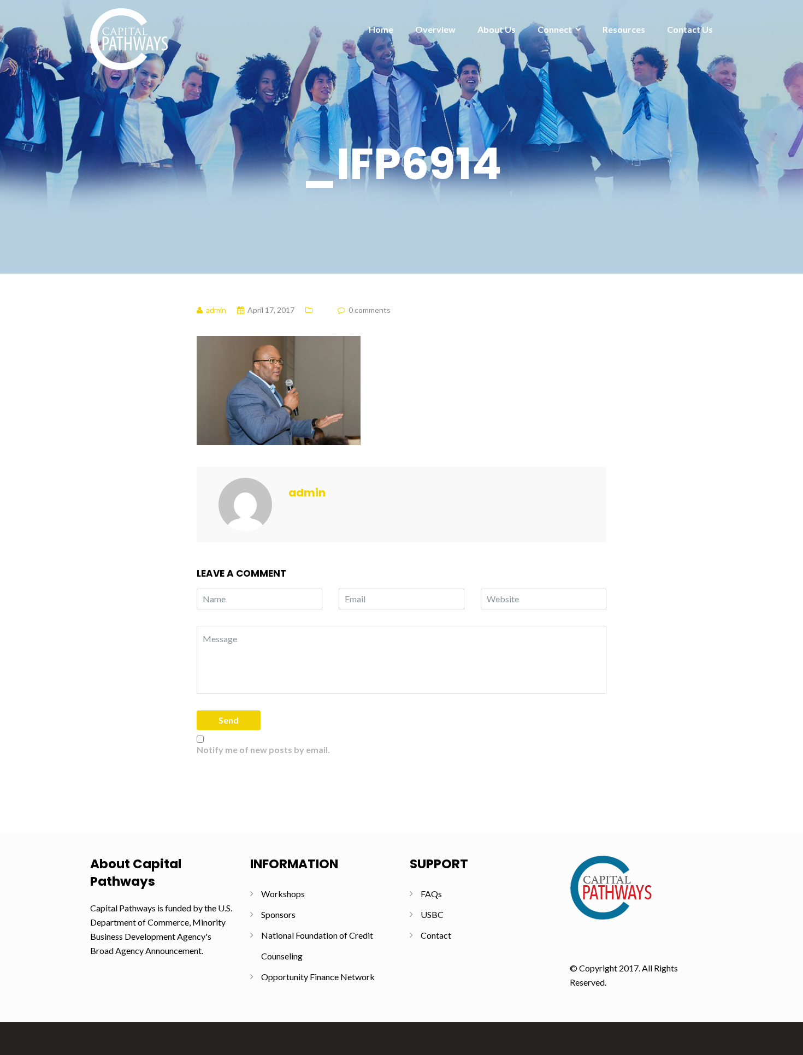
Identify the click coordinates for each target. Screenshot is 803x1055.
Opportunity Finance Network (318, 976)
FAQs (431, 893)
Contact (436, 935)
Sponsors (278, 914)
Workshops (283, 893)
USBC (432, 914)
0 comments (370, 310)
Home (381, 29)
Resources (624, 29)
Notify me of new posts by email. (263, 749)
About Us (496, 29)
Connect (555, 29)
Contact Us (690, 29)
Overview (435, 29)
